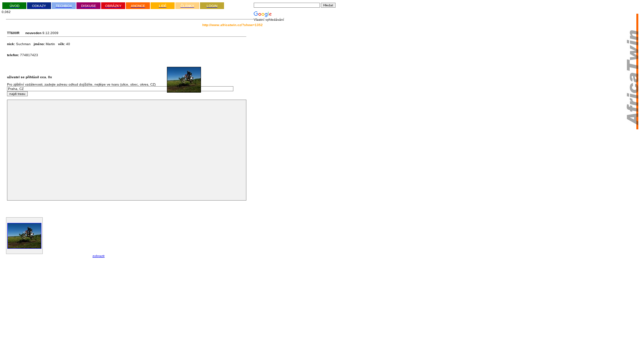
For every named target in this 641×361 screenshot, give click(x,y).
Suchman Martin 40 (38, 44)
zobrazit (98, 256)
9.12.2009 (49, 33)
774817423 (22, 55)
